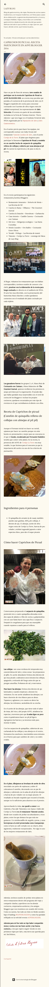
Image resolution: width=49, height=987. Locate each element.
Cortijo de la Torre (11, 138)
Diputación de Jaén (29, 121)
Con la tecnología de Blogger (26, 979)
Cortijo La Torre (28, 443)
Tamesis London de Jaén (22, 135)
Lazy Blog (9, 8)
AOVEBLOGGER (34, 917)
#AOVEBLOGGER (23, 915)
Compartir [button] (7, 959)
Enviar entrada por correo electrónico (25, 38)
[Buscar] (43, 3)
